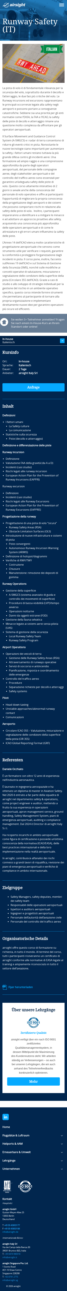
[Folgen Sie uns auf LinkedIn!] (8, 1117)
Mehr (33, 1082)
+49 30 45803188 (12, 1228)
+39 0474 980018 (12, 1254)
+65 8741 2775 (11, 1277)
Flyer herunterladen (20, 987)
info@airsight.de (10, 1232)
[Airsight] (18, 6)
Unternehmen (11, 1168)
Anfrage (33, 387)
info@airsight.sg (10, 1280)
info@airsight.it (9, 1257)
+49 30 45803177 (12, 1225)
